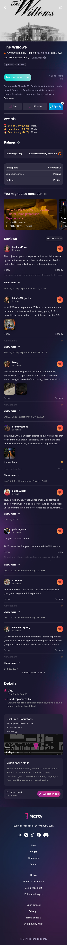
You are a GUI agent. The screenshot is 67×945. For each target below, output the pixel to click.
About (34, 845)
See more (9, 98)
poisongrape (19, 529)
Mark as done (14, 77)
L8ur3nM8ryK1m (21, 298)
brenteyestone (20, 426)
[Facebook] (39, 835)
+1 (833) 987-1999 (33, 924)
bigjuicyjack (19, 490)
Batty (15, 362)
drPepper (17, 580)
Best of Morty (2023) (18, 132)
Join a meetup (32, 888)
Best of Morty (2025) (18, 125)
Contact (34, 864)
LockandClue (19, 247)
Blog (32, 851)
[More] (27, 77)
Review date (53, 238)
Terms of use (32, 917)
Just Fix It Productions (15, 57)
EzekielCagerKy (21, 627)
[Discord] (46, 835)
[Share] (60, 7)
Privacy (32, 911)
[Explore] (6, 7)
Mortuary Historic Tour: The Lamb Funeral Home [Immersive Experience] (27, 214)
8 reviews (56, 52)
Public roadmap (32, 894)
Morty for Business (32, 881)
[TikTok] (32, 835)
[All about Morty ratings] (18, 142)
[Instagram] (26, 835)
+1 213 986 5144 (14, 727)
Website (10, 731)
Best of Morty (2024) (18, 129)
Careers (32, 858)
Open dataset (33, 905)
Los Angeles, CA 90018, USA (20, 723)
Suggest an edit (50, 793)
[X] (20, 834)
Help (32, 875)
